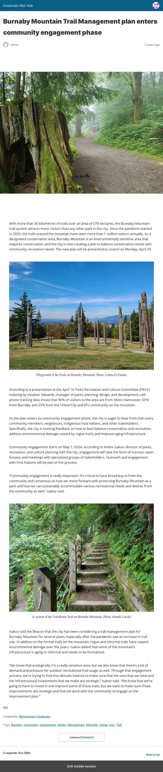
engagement (48, 724)
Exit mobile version (81, 766)
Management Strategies (34, 716)
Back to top (153, 754)
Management (75, 724)
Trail (119, 724)
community (31, 724)
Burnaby (16, 724)
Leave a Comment (82, 737)
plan (112, 724)
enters (62, 724)
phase (104, 724)
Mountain (92, 724)
